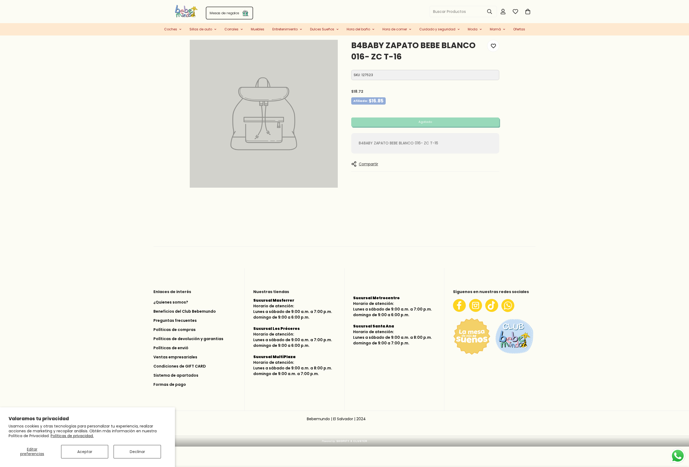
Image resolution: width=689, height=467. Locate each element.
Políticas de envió (170, 348)
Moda (472, 29)
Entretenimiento (285, 29)
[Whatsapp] (507, 305)
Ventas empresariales (175, 357)
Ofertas (519, 29)
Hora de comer (394, 29)
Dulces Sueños (322, 29)
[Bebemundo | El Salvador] (164, 11)
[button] (528, 11)
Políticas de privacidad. (72, 436)
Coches (170, 29)
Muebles (257, 29)
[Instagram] (475, 305)
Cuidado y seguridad (437, 29)
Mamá (495, 29)
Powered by (344, 441)
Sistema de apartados (175, 375)
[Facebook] (459, 305)
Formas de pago (169, 384)
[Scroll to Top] (678, 438)
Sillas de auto (200, 29)
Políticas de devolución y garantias (188, 338)
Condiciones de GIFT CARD (179, 366)
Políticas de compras (174, 329)
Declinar (137, 451)
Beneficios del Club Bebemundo (184, 311)
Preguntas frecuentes (175, 320)
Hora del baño (358, 29)
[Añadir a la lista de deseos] (493, 46)
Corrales (231, 29)
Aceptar (84, 451)
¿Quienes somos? (170, 302)
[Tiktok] (491, 305)
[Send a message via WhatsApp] (677, 455)
